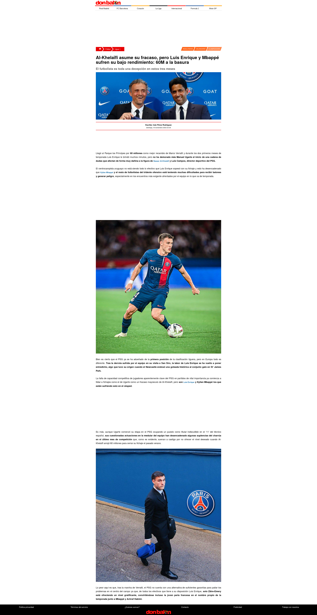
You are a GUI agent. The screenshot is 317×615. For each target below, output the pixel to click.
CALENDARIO (201, 49)
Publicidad (238, 607)
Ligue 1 (118, 49)
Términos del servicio (79, 607)
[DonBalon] (99, 49)
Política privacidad (26, 607)
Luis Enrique (188, 382)
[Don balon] (155, 2)
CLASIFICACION (214, 49)
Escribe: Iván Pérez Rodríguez (158, 124)
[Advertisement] (159, 29)
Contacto (185, 607)
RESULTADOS (188, 49)
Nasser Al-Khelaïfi (161, 161)
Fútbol (108, 49)
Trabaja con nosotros (290, 607)
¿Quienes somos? (132, 607)
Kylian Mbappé (106, 172)
